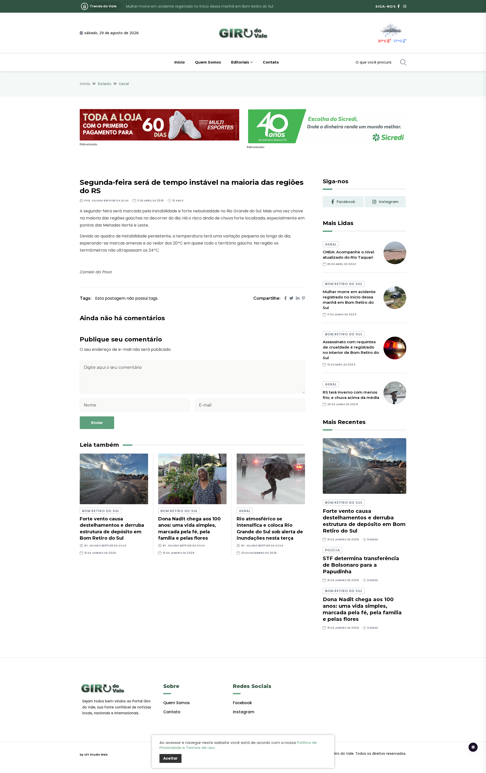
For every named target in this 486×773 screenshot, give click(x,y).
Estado (104, 83)
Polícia (332, 550)
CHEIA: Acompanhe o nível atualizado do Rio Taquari (348, 255)
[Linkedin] (297, 298)
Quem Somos (208, 62)
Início (179, 62)
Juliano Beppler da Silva (110, 200)
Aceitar (170, 758)
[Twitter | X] (291, 298)
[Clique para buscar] (403, 62)
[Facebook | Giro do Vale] (398, 6)
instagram (388, 201)
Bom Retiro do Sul (100, 510)
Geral (124, 83)
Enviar (97, 422)
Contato (271, 62)
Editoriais (240, 62)
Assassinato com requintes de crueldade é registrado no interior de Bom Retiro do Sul (201, 6)
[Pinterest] (303, 298)
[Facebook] (285, 298)
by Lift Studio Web (94, 754)
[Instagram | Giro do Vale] (404, 6)
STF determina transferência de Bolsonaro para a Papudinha (361, 565)
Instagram (243, 712)
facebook (346, 201)
